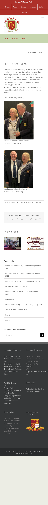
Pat (7, 202)
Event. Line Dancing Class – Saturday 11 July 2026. (24, 304)
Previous (33, 52)
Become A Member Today (24, 2)
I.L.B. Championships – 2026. (16, 286)
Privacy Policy (9, 388)
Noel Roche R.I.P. (11, 299)
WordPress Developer (24, 454)
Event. (7, 315)
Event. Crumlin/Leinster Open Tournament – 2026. (13, 371)
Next (40, 52)
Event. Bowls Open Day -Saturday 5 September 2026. (12, 358)
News (28, 202)
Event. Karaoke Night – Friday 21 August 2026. (22, 281)
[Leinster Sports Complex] (35, 421)
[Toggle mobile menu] (42, 18)
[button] (6, 243)
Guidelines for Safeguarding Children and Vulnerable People (12, 395)
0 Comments (36, 202)
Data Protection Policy (12, 390)
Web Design (37, 451)
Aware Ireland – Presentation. (16, 310)
